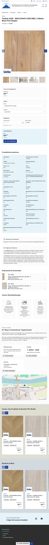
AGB (4, 535)
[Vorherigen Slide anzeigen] (3, 50)
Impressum (5, 533)
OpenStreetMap (43, 399)
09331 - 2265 (34, 350)
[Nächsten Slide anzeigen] (45, 50)
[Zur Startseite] (6, 5)
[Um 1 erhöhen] (23, 123)
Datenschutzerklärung (8, 537)
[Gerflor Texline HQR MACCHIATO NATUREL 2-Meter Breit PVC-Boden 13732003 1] (24, 51)
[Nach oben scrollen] (31, 543)
